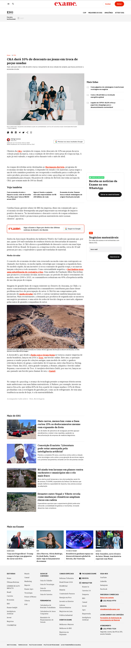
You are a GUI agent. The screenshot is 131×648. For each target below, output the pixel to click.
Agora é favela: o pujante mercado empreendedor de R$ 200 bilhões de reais (44, 194)
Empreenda (86, 614)
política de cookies (35, 645)
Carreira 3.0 (86, 591)
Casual (26, 577)
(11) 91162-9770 (109, 601)
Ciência (27, 601)
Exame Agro (28, 589)
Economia (10, 600)
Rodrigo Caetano (16, 139)
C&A (19, 151)
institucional (12, 645)
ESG (10, 12)
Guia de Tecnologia (47, 584)
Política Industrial (66, 615)
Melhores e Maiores (66, 624)
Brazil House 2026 (66, 582)
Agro (84, 610)
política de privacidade (51, 645)
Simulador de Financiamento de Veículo (46, 620)
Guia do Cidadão (46, 581)
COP (84, 13)
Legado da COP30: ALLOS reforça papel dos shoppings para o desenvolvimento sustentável (103, 105)
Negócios (10, 621)
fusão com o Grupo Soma (42, 355)
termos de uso (23, 645)
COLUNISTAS (11, 625)
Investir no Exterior (66, 601)
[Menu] (8, 4)
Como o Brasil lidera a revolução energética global (103, 96)
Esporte (27, 585)
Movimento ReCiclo (54, 167)
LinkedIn (103, 581)
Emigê (52, 371)
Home (8, 55)
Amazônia (109, 13)
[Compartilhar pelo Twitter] (23, 132)
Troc (41, 357)
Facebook (103, 589)
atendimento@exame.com (110, 609)
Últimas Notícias (13, 582)
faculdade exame (89, 574)
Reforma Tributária (66, 578)
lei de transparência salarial (71, 645)
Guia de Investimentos (45, 589)
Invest (9, 617)
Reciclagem (39, 399)
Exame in (85, 587)
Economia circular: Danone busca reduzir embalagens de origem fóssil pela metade (71, 194)
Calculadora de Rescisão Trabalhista (48, 606)
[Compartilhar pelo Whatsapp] (8, 132)
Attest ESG (119, 13)
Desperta (85, 594)
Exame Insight (12, 607)
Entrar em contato (107, 598)
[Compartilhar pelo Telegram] (19, 132)
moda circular (26, 294)
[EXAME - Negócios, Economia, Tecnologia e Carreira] (65, 4)
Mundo (26, 574)
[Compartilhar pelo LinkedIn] (16, 132)
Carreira (10, 596)
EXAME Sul (63, 586)
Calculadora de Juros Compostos (48, 612)
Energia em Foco (65, 597)
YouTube (103, 577)
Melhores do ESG (95, 13)
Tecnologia (28, 593)
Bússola (62, 590)
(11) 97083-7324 (109, 629)
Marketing (28, 581)
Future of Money (30, 597)
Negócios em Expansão (64, 633)
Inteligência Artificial (11, 612)
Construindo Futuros (67, 594)
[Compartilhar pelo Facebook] (12, 132)
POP (25, 604)
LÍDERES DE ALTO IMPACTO (13, 587)
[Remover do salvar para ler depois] (31, 132)
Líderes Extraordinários (65, 606)
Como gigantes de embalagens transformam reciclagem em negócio (107, 88)
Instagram (104, 585)
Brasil (9, 592)
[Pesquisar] (13, 4)
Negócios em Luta (65, 611)
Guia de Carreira (46, 594)
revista (85, 578)
